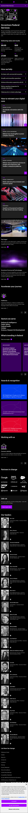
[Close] (26, 784)
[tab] (14, 322)
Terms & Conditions (5, 770)
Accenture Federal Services (7, 5)
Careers (3, 754)
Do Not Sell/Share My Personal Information (11, 777)
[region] (14, 797)
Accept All (14, 801)
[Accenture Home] (14, 2)
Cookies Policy (21, 797)
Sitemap (3, 765)
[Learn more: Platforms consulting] (14, 165)
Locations (3, 762)
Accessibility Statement (6, 775)
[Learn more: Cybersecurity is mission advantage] (14, 188)
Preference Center (5, 752)
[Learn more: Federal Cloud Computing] (14, 141)
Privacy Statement (5, 767)
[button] (6, 507)
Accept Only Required (14, 805)
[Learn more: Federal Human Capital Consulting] (14, 210)
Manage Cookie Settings (14, 809)
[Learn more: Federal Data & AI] (14, 115)
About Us (3, 757)
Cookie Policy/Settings (6, 772)
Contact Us (3, 759)
